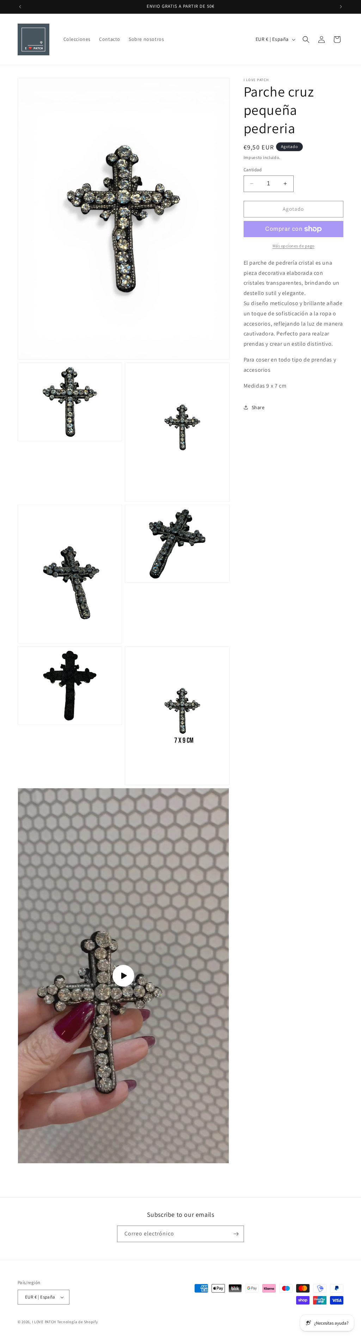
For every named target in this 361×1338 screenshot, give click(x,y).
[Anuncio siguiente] (341, 6)
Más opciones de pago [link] (293, 245)
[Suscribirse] (236, 1234)
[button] (306, 39)
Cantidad (253, 170)
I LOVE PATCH (44, 1321)
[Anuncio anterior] (20, 6)
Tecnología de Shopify (77, 1321)
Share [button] (258, 407)
